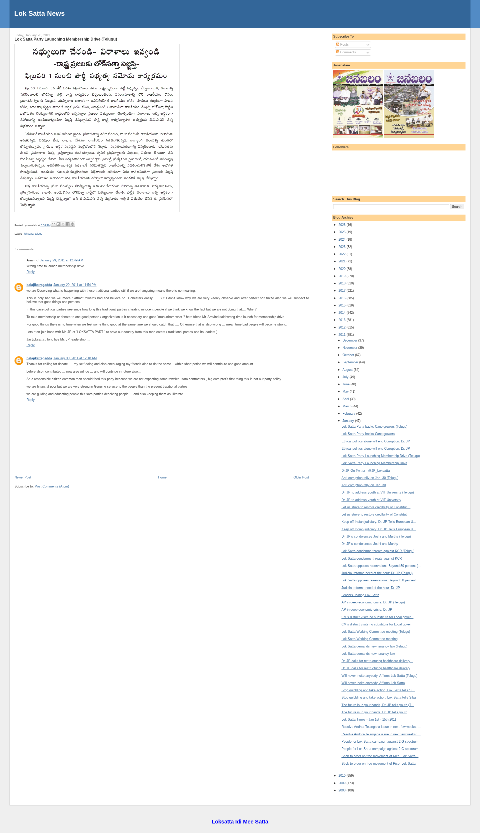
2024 (342, 239)
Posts (344, 44)
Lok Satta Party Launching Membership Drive (374, 463)
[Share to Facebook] (67, 224)
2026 (342, 225)
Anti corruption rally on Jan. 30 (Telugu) (370, 478)
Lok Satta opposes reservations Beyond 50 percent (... (381, 566)
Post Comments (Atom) (52, 486)
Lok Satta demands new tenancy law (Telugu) (374, 646)
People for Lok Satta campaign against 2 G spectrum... (382, 741)
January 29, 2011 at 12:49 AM (61, 260)
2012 (342, 327)
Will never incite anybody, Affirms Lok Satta (373, 683)
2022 (342, 254)
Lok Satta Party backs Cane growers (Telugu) (374, 426)
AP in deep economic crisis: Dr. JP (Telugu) (373, 602)
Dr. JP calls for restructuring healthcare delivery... (377, 661)
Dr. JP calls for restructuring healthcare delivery (376, 668)
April (346, 399)
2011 (342, 335)
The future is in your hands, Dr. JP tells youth (374, 712)
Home (162, 477)
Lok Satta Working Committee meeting (370, 639)
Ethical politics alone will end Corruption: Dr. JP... (377, 441)
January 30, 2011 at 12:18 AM (75, 358)
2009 (342, 783)
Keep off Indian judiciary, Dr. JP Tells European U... (379, 522)
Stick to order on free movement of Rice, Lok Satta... (380, 756)
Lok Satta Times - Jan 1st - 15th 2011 (369, 719)
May (346, 391)
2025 (342, 232)
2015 (342, 305)
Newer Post (22, 477)
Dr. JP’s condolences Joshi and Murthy (370, 544)
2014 (342, 312)
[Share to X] (63, 224)
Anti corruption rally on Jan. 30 (364, 485)
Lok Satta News (39, 13)
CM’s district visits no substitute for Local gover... (378, 617)
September (350, 362)
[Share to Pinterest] (72, 224)
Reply (30, 272)
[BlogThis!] (58, 224)
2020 (342, 269)
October (348, 355)
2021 (342, 261)
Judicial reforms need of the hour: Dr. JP (371, 588)
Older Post (301, 477)
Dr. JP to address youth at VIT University (371, 500)
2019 (342, 276)
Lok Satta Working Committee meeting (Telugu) (376, 631)
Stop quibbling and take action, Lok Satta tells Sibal (379, 697)
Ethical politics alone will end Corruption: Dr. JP (376, 448)
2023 (342, 247)
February (349, 413)
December (350, 340)
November (350, 348)
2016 (342, 298)
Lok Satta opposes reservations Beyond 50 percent (379, 580)
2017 (342, 290)
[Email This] (53, 224)
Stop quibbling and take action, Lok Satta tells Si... (378, 690)
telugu (38, 233)
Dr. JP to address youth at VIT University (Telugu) (378, 492)
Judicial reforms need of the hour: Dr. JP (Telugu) (377, 573)
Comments (347, 52)
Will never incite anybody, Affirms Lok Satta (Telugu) (379, 676)
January (348, 421)
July (346, 377)
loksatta (29, 233)
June (346, 384)
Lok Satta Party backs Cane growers (368, 434)
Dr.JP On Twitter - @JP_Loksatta (366, 470)
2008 (342, 790)
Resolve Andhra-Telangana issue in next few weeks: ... (381, 727)
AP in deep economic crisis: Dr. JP (367, 609)
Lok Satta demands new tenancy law (368, 653)
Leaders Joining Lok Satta (360, 595)
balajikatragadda (39, 285)
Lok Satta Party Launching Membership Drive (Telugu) (65, 39)
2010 (342, 775)
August (348, 370)
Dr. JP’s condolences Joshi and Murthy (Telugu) (376, 536)
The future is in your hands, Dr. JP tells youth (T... (378, 705)
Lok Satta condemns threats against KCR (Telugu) (378, 551)
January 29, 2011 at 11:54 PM (75, 285)
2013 (342, 320)
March (347, 406)
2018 (342, 283)
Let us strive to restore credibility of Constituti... (376, 507)
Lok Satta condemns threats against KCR (372, 558)
